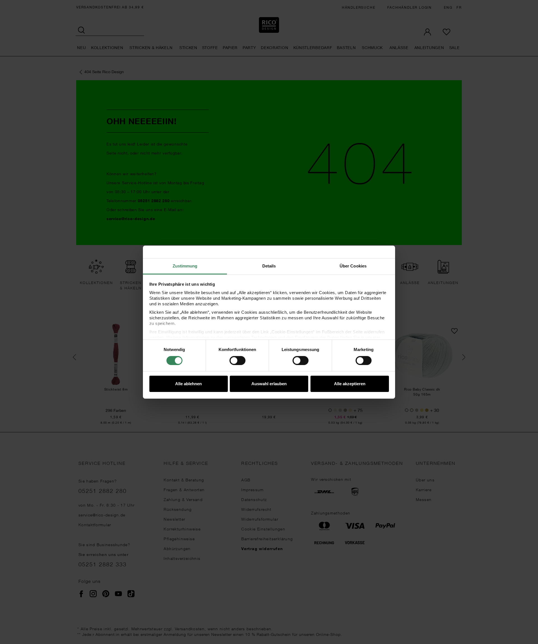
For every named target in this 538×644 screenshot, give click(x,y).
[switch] (237, 360)
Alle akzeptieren (349, 383)
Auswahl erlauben (269, 383)
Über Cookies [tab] (353, 265)
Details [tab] (269, 265)
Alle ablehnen (188, 383)
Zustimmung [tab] (185, 265)
